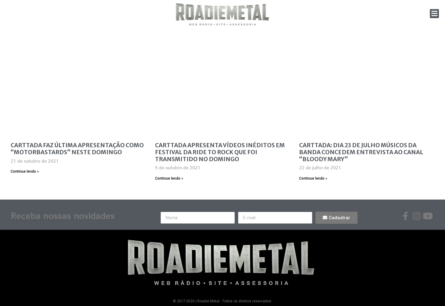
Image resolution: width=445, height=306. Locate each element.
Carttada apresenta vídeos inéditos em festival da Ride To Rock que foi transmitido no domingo (220, 152)
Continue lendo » (25, 171)
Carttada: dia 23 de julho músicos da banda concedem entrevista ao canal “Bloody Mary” (361, 152)
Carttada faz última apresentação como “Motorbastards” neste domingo (77, 149)
